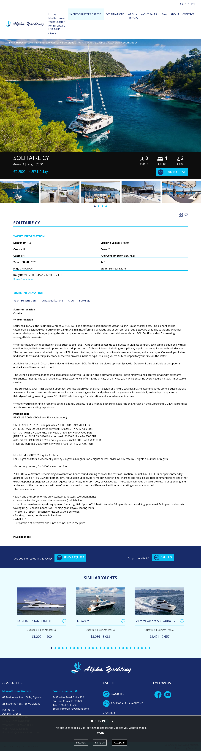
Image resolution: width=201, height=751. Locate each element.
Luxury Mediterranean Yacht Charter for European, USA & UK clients (57, 24)
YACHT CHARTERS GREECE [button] (85, 14)
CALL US (166, 557)
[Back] (181, 214)
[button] (187, 4)
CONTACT (188, 14)
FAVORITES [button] (117, 694)
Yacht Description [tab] (24, 300)
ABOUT (175, 14)
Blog (164, 14)
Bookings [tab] (84, 300)
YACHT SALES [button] (149, 14)
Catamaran (114, 42)
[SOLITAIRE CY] (100, 95)
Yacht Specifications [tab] (51, 300)
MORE (100, 733)
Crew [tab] (71, 300)
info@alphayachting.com (74, 708)
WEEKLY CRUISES (133, 16)
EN (193, 4)
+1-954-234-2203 (67, 705)
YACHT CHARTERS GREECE (91, 42)
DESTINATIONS (115, 14)
